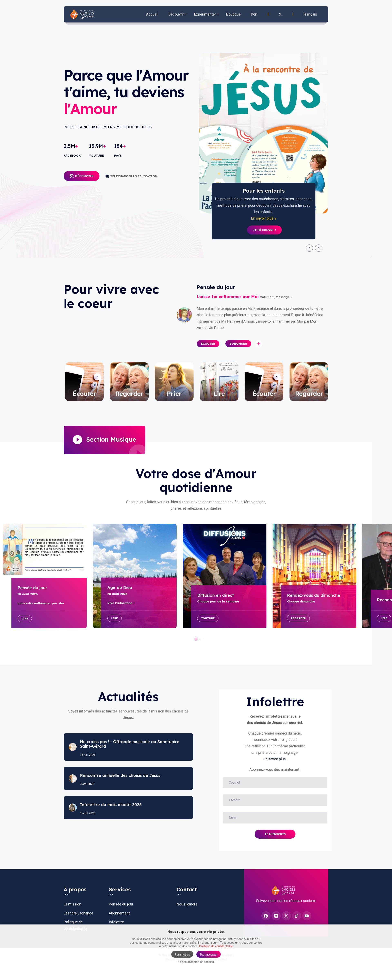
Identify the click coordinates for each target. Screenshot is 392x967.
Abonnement (119, 913)
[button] (280, 14)
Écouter (208, 344)
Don (254, 14)
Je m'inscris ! (264, 223)
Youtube (208, 618)
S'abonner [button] (238, 344)
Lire (24, 618)
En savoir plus (274, 759)
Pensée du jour (121, 904)
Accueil (152, 14)
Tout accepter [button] (208, 954)
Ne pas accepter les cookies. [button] (196, 961)
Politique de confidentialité (216, 946)
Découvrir (84, 176)
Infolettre (116, 922)
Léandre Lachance (78, 913)
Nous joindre (187, 904)
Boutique (233, 14)
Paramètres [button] (182, 954)
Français (310, 14)
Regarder (298, 618)
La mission (72, 904)
